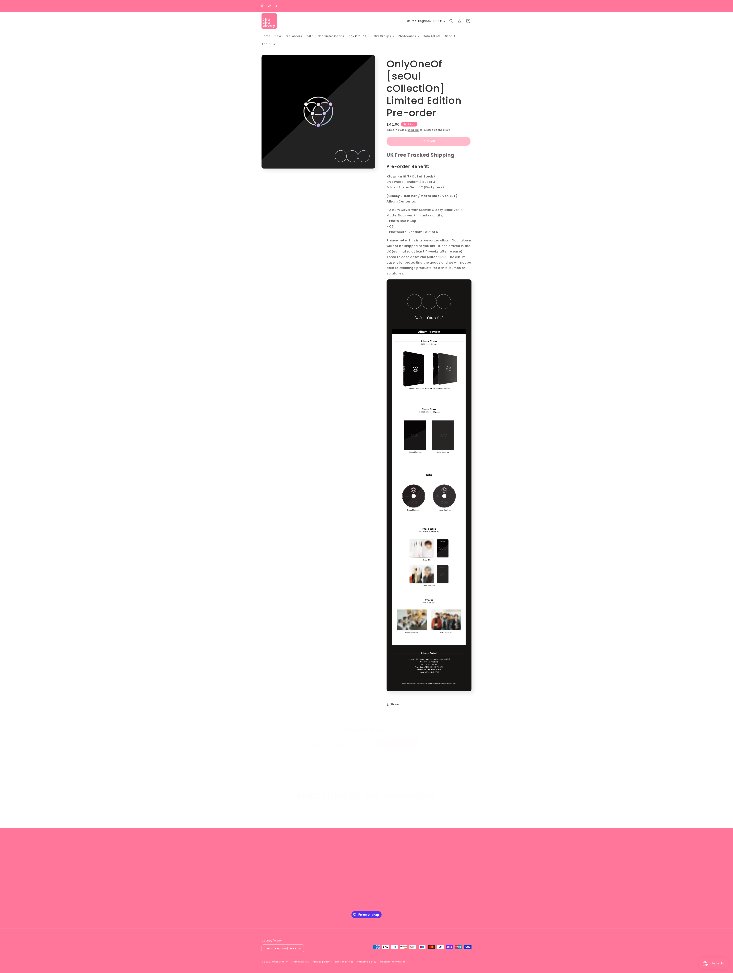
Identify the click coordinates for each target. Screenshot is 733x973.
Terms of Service (383, 896)
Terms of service (343, 961)
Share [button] (394, 704)
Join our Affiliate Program (389, 863)
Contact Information (385, 910)
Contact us (378, 903)
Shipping (413, 130)
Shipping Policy (381, 876)
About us (377, 856)
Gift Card (377, 869)
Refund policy (300, 961)
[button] (358, 36)
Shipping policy (366, 961)
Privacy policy (321, 961)
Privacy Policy (380, 883)
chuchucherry (279, 961)
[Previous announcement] (326, 6)
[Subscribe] (396, 818)
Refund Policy (380, 889)
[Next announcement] (407, 6)
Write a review (397, 743)
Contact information (393, 961)
